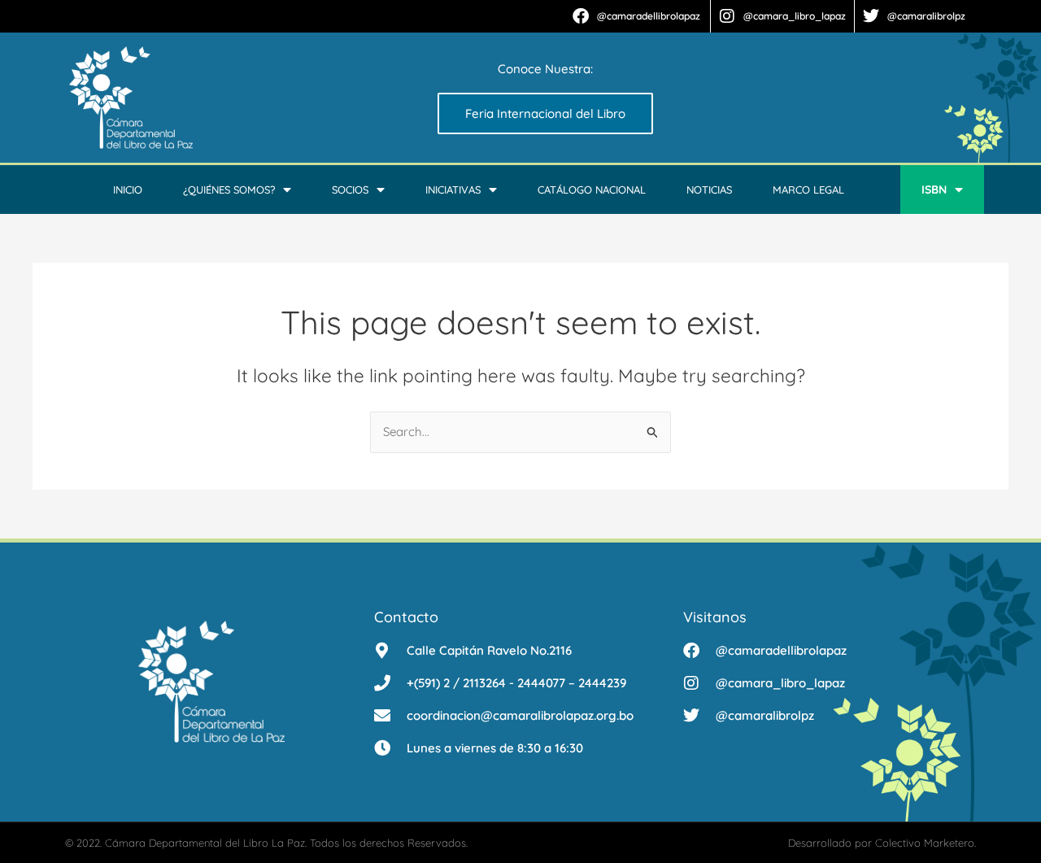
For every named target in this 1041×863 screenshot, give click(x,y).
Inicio (127, 189)
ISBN (934, 189)
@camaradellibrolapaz (648, 16)
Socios (350, 189)
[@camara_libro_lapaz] (727, 16)
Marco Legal (808, 189)
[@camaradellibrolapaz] (581, 16)
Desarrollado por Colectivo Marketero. (882, 842)
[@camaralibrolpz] (871, 16)
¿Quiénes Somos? (229, 189)
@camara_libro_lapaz (794, 16)
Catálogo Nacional (592, 189)
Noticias (709, 189)
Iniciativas (453, 189)
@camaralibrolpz (926, 16)
